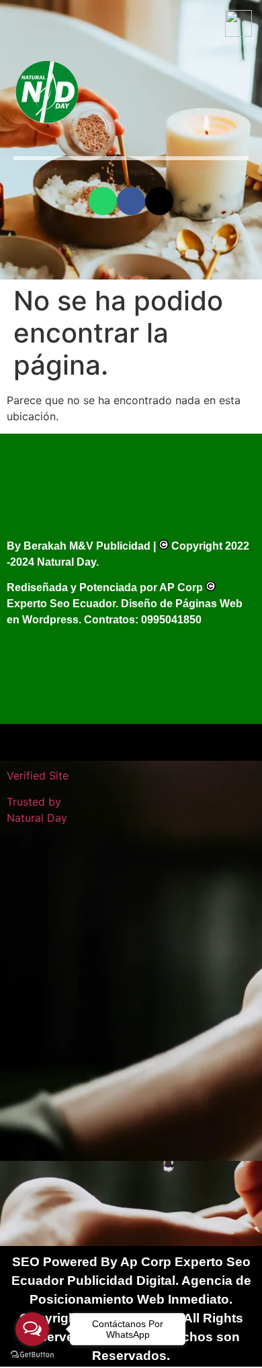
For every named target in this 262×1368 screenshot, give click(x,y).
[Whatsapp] (103, 201)
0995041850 (171, 619)
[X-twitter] (159, 201)
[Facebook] (131, 201)
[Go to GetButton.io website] (32, 1355)
